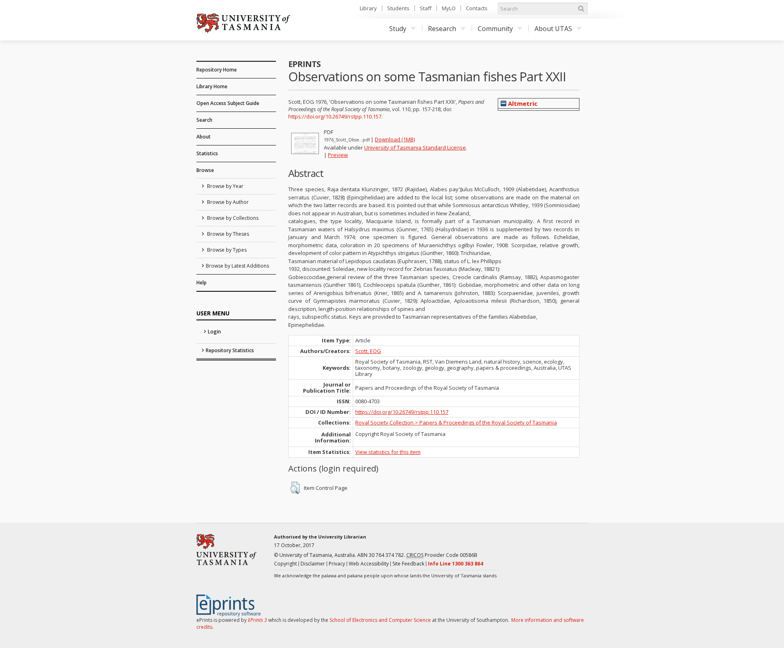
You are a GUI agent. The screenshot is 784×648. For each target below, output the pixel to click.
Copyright (285, 563)
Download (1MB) (395, 139)
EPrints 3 (257, 620)
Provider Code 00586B (441, 555)
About (203, 136)
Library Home (211, 86)
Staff (426, 8)
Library (368, 8)
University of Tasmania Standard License (415, 147)
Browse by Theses (227, 233)
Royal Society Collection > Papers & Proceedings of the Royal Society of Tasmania (456, 422)
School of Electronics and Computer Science (380, 620)
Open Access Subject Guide (227, 103)
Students (398, 8)
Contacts (477, 8)
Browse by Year (224, 186)
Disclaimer (313, 563)
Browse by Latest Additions (237, 265)
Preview (338, 155)
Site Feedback (408, 563)
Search (204, 119)
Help (201, 282)
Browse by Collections (232, 218)
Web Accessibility (369, 563)
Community (495, 28)
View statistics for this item (388, 452)
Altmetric (521, 103)
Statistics (207, 153)
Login (214, 331)
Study (397, 28)
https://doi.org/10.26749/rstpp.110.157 (334, 116)
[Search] (581, 8)
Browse (205, 170)
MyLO (449, 8)
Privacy (337, 563)
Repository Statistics (230, 350)
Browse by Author (227, 202)
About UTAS (553, 28)
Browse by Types (226, 249)
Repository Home (216, 69)
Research (442, 28)
